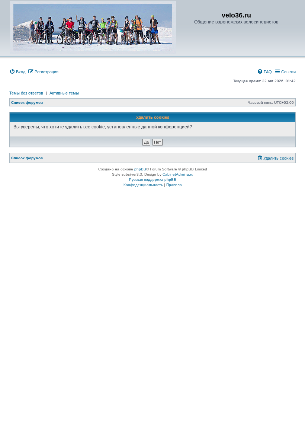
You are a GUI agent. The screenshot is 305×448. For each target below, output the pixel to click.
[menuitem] (17, 71)
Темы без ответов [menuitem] (26, 93)
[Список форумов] (93, 27)
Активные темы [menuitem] (64, 93)
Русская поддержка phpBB (152, 179)
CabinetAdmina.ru (178, 174)
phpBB (140, 169)
